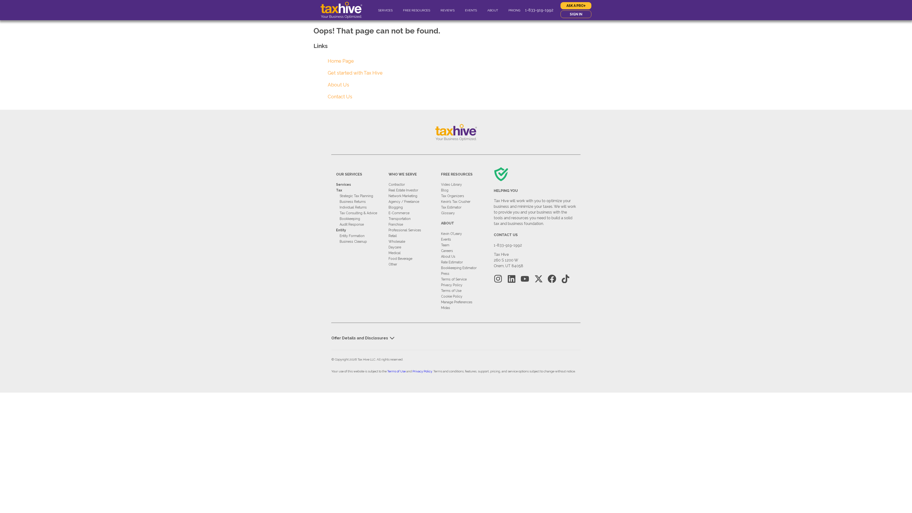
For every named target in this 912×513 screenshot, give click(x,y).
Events (471, 10)
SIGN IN (576, 14)
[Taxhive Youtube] (525, 279)
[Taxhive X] (538, 279)
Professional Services (405, 230)
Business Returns (353, 202)
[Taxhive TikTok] (565, 279)
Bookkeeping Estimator (459, 268)
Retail (393, 236)
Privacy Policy (451, 285)
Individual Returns (353, 207)
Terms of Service (454, 279)
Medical (395, 253)
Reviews (448, 10)
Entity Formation (352, 236)
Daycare (395, 247)
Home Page (341, 61)
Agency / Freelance (404, 202)
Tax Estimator (451, 207)
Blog (444, 190)
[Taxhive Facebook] (552, 279)
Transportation (400, 219)
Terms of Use (451, 291)
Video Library (451, 184)
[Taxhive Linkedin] (511, 279)
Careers (447, 251)
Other (393, 264)
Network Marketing (403, 196)
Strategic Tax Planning (356, 196)
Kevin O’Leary (451, 234)
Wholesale (397, 241)
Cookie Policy (451, 296)
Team (445, 245)
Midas (445, 308)
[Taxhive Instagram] (498, 279)
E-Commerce (399, 213)
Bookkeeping (350, 219)
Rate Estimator (452, 262)
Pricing (514, 10)
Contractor (397, 184)
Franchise (396, 224)
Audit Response (352, 224)
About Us (338, 85)
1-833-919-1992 (539, 10)
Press (445, 274)
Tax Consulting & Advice (358, 213)
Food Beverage (400, 259)
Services (385, 10)
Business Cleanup (353, 241)
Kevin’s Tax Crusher (455, 202)
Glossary (448, 213)
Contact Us (340, 97)
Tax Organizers (452, 196)
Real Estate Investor (403, 190)
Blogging (396, 207)
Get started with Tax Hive (355, 73)
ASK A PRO (575, 6)
